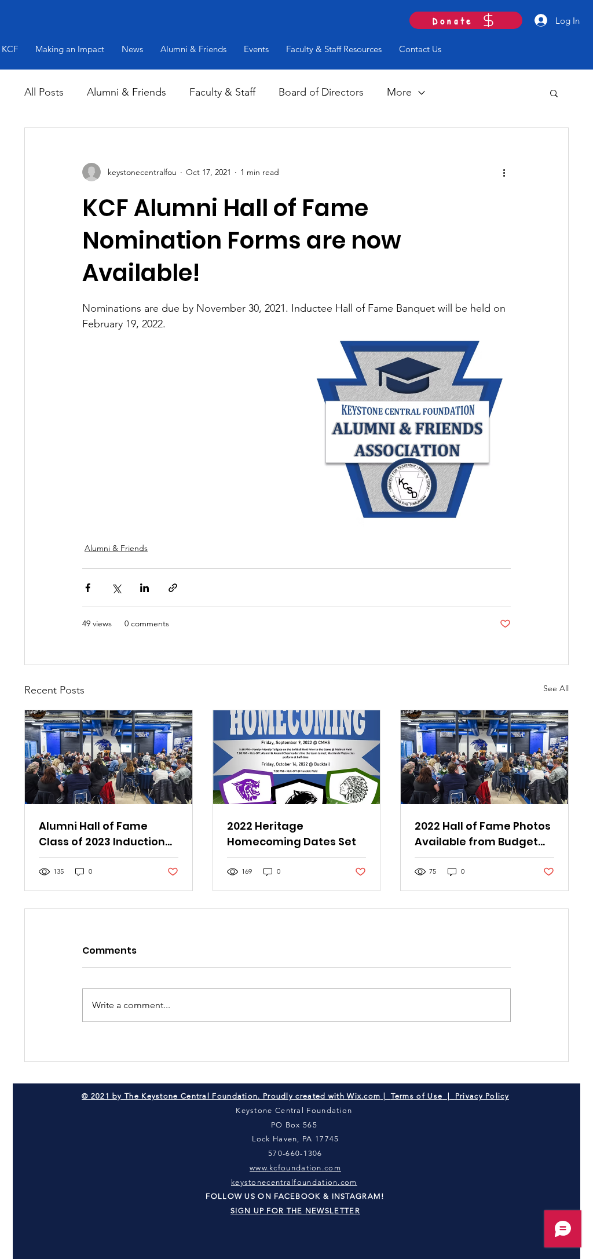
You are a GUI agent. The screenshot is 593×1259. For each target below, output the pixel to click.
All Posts (44, 92)
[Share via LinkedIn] (144, 587)
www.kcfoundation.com (295, 1167)
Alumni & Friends (126, 92)
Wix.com (363, 1096)
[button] (553, 92)
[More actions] (504, 172)
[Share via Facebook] (87, 587)
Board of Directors (321, 92)
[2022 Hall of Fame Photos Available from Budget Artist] (484, 757)
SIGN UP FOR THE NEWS (280, 1210)
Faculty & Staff (222, 92)
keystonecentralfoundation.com (294, 1182)
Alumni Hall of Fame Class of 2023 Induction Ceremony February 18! (102, 834)
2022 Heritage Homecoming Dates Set (291, 834)
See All (556, 688)
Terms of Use (417, 1096)
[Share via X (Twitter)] (116, 587)
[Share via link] (172, 587)
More (399, 92)
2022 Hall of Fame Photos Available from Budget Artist (483, 834)
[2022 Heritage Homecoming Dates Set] (296, 757)
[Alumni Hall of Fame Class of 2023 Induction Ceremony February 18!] (108, 757)
